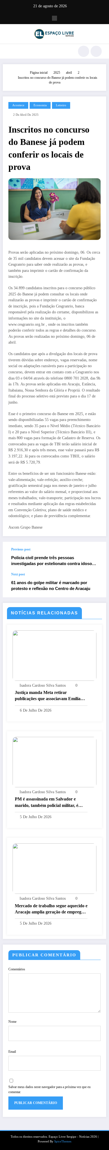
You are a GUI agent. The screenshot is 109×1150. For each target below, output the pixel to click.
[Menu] (10, 51)
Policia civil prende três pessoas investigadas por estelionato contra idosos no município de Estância (52, 561)
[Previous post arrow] (96, 557)
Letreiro (61, 105)
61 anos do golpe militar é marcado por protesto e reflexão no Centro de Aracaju (50, 585)
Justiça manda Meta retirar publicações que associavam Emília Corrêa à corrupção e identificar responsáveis (47, 696)
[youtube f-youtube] (54, 18)
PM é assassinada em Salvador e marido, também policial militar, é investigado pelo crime (46, 803)
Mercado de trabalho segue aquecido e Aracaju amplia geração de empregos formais (51, 909)
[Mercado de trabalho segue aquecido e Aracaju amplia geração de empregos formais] (54, 868)
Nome (12, 1022)
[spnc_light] (96, 51)
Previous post (20, 549)
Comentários (16, 969)
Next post (18, 574)
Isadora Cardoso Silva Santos (43, 685)
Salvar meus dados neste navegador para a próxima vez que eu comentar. (49, 1089)
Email (12, 1052)
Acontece (18, 105)
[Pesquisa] (83, 51)
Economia (40, 105)
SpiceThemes (62, 1141)
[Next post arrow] (96, 584)
